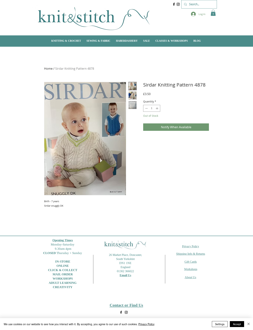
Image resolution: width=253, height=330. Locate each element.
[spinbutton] (151, 108)
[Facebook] (174, 4)
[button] (213, 13)
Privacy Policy (146, 324)
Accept (237, 324)
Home (48, 69)
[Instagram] (178, 4)
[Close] (248, 324)
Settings (219, 324)
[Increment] (157, 108)
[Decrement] (146, 108)
